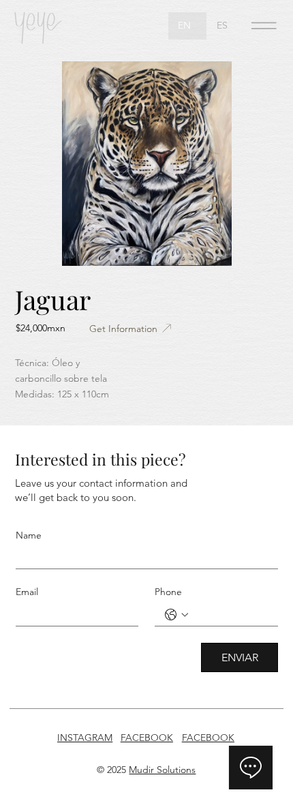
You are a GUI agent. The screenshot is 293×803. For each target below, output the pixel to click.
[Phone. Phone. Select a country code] (176, 615)
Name (29, 535)
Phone (168, 592)
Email (27, 592)
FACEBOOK (147, 737)
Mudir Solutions (162, 769)
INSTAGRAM (84, 737)
